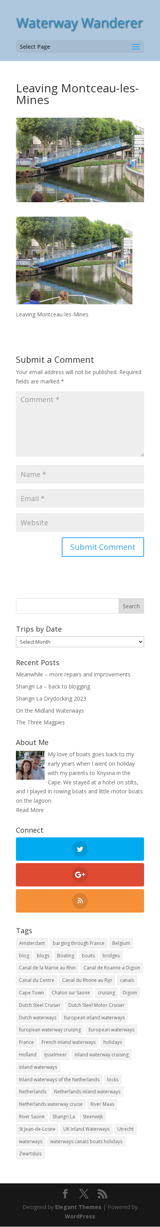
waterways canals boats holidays (86, 1141)
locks (112, 1079)
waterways (30, 1141)
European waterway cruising (50, 1029)
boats (88, 955)
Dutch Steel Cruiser (40, 1005)
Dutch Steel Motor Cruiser (96, 1005)
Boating (65, 955)
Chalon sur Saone (71, 992)
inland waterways (38, 1067)
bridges (111, 955)
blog (24, 955)
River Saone (32, 1116)
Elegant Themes (78, 1207)
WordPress (80, 1216)
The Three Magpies (40, 722)
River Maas (102, 1104)
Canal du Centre (36, 980)
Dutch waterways (37, 1017)
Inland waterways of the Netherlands (59, 1079)
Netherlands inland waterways (87, 1091)
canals (127, 980)
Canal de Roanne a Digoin (111, 967)
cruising (106, 992)
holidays (112, 1042)
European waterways (111, 1029)
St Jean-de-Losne (37, 1129)
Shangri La (63, 1116)
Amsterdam (32, 943)
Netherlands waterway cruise (51, 1104)
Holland (28, 1054)
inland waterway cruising (102, 1054)
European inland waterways (94, 1017)
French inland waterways (69, 1042)
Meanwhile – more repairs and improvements (73, 674)
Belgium (121, 943)
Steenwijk (93, 1116)
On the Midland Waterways (50, 710)
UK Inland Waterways (86, 1129)
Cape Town (31, 992)
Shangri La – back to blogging (53, 686)
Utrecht (125, 1129)
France (26, 1042)
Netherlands (32, 1091)
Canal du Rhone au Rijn (87, 980)
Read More (30, 810)
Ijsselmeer (55, 1054)
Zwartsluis (30, 1153)
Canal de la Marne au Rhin (47, 967)
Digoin (130, 992)
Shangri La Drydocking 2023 (51, 698)
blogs (43, 955)
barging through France (78, 943)
